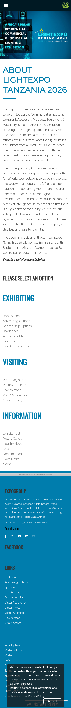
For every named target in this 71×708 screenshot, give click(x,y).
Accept (52, 701)
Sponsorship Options (17, 326)
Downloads (11, 331)
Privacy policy (41, 522)
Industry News (13, 443)
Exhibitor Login (13, 592)
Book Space (11, 316)
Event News (11, 459)
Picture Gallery (13, 438)
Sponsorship (12, 587)
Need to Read (12, 454)
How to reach (12, 390)
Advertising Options (16, 321)
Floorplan (9, 341)
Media (7, 464)
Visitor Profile (12, 607)
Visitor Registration (15, 380)
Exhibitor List (11, 433)
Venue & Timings (14, 385)
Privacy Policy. (36, 696)
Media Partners (13, 650)
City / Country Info (15, 400)
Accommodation (14, 336)
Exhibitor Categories (16, 346)
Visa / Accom (13, 623)
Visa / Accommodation (19, 395)
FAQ (6, 449)
